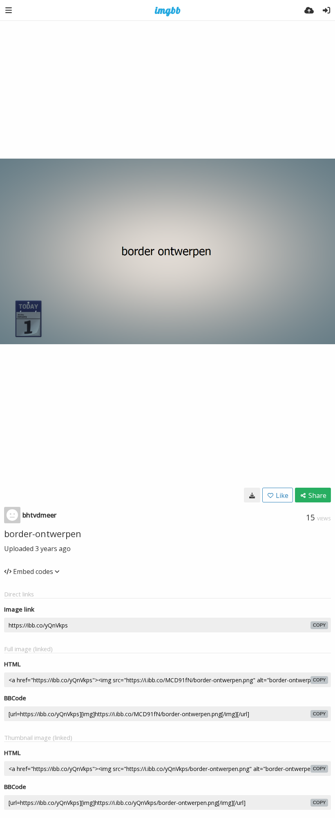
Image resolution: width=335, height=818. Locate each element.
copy (319, 625)
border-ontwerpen (42, 533)
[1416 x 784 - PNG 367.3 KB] (252, 495)
